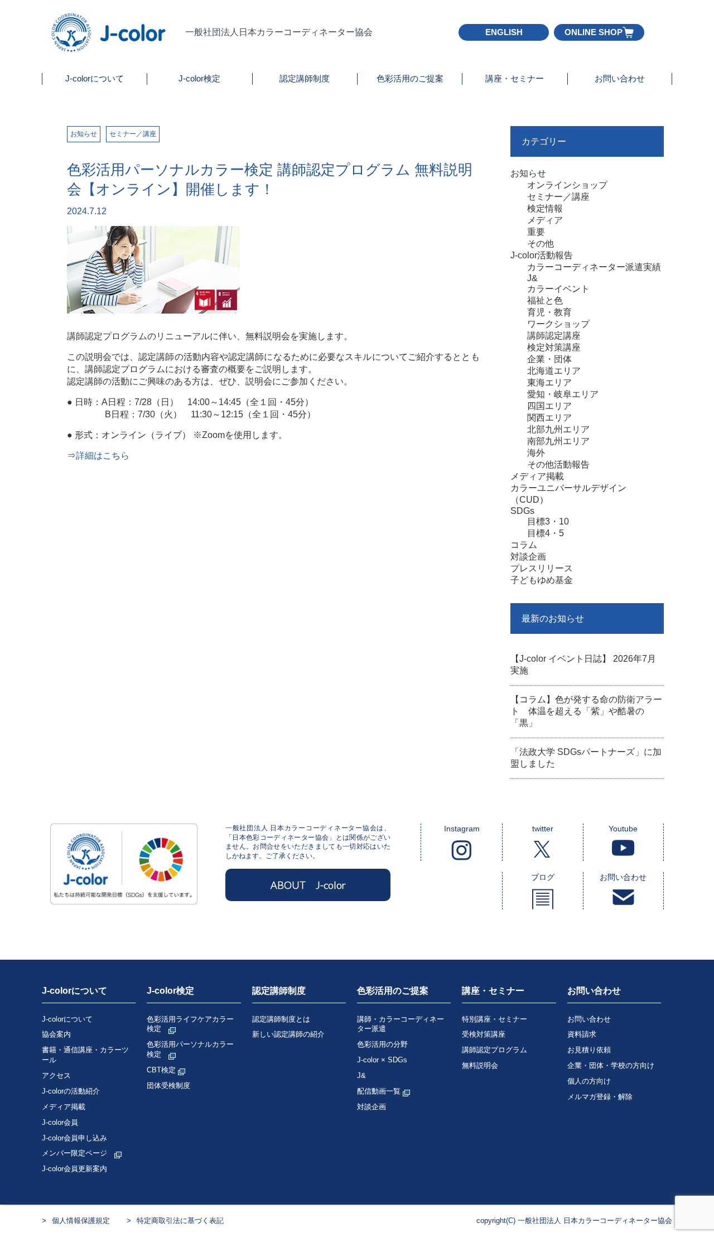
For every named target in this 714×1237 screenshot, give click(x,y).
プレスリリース (541, 568)
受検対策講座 (483, 1034)
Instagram (462, 828)
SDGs (522, 511)
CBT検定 (162, 1070)
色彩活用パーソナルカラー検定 (190, 1049)
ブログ (542, 877)
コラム (523, 545)
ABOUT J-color (308, 885)
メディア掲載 (537, 476)
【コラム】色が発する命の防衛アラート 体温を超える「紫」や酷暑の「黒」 (586, 711)
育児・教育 (549, 312)
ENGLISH (504, 32)
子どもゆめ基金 (541, 580)
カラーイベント (558, 288)
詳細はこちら (102, 455)
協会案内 (56, 1034)
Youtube (623, 828)
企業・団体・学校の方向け (610, 1065)
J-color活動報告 (541, 255)
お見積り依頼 (589, 1050)
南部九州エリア (558, 441)
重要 (536, 232)
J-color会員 (60, 1122)
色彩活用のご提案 (410, 78)
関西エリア (549, 417)
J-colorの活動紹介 (71, 1091)
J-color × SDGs (382, 1060)
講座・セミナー (514, 78)
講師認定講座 (554, 335)
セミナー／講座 (132, 134)
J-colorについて (94, 78)
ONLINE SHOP (594, 32)
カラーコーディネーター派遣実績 (594, 267)
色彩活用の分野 (382, 1044)
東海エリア (549, 382)
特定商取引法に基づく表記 (180, 1220)
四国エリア (549, 406)
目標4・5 (545, 533)
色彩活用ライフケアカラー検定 (190, 1024)
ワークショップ (558, 324)
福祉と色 (545, 300)
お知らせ (83, 134)
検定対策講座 (554, 347)
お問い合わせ (620, 78)
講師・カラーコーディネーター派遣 (400, 1024)
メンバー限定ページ (78, 1153)
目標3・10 (548, 521)
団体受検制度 (168, 1085)
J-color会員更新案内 (74, 1168)
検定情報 (545, 208)
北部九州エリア (558, 429)
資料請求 (581, 1034)
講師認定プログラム (494, 1050)
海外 (536, 453)
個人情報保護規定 (81, 1220)
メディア (545, 220)
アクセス (56, 1075)
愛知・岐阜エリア (563, 394)
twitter (542, 828)
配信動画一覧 (380, 1091)
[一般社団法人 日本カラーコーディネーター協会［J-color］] (109, 47)
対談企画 (528, 556)
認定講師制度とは (281, 1019)
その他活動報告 (558, 464)
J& (532, 278)
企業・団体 (549, 359)
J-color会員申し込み (74, 1138)
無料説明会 (480, 1065)
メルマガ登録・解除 (600, 1096)
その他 (540, 243)
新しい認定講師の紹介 (288, 1034)
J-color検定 (199, 78)
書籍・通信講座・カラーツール (85, 1055)
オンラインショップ (567, 185)
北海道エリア (554, 371)
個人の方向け (589, 1081)
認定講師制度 (304, 78)
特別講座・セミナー (494, 1019)
